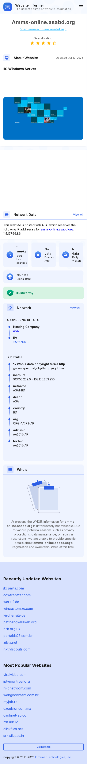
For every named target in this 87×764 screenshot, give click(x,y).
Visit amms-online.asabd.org (43, 29)
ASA (16, 331)
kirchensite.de (14, 615)
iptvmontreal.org (16, 681)
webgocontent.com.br (21, 695)
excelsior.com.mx (17, 708)
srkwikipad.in (13, 735)
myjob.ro (10, 702)
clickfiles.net (13, 729)
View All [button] (78, 214)
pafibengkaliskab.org (20, 622)
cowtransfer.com (17, 595)
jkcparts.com (13, 588)
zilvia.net (10, 642)
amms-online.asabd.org (57, 229)
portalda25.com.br (18, 636)
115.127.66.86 (21, 342)
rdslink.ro (10, 722)
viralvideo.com (14, 674)
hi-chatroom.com (17, 688)
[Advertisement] (43, 84)
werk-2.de (11, 602)
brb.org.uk (11, 629)
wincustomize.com (18, 608)
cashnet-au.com (16, 715)
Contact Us (43, 746)
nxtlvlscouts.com (16, 649)
